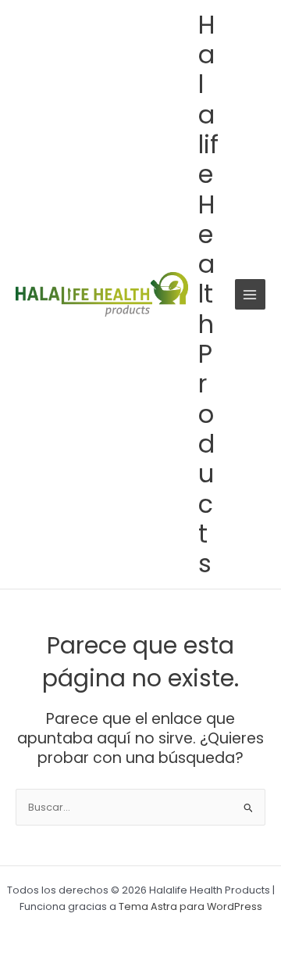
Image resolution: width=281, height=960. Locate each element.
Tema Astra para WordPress (190, 906)
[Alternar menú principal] (250, 294)
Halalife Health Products (208, 294)
